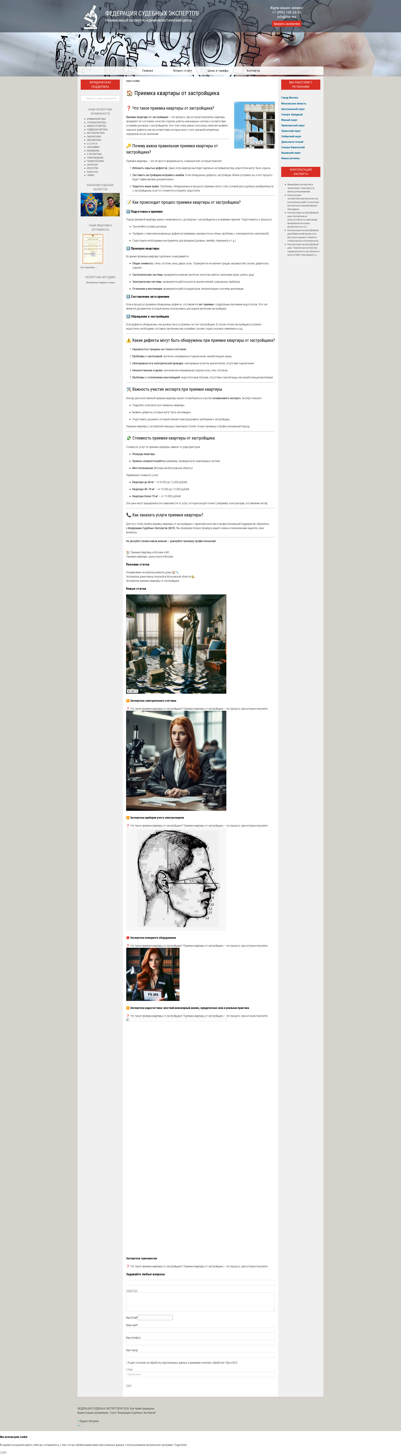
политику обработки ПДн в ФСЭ (219, 1362)
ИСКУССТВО (92, 168)
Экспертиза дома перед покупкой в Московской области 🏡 (160, 576)
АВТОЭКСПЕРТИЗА (96, 133)
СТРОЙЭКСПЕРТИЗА (96, 122)
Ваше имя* (132, 1325)
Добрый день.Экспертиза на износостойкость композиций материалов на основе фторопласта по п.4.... (302, 219)
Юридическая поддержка (100, 85)
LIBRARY (91, 175)
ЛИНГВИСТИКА (94, 140)
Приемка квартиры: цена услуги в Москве (149, 556)
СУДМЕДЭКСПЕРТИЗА (97, 129)
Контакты (253, 70)
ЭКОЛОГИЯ (92, 164)
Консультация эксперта (301, 172)
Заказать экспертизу (286, 24)
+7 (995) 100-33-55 (286, 12)
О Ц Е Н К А (92, 143)
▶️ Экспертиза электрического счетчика (151, 700)
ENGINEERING (93, 150)
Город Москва (289, 97)
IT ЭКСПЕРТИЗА (94, 154)
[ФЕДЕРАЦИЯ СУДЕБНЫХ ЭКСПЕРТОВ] (87, 28)
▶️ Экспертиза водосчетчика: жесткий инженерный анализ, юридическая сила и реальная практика (187, 1008)
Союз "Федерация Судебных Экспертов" (133, 1412)
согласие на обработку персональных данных (161, 1362)
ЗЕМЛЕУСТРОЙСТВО (96, 126)
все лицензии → (89, 267)
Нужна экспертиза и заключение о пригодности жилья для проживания (300, 188)
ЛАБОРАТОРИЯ (94, 136)
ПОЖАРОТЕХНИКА (95, 161)
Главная (147, 70)
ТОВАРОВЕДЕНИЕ (95, 157)
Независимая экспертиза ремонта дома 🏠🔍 (152, 572)
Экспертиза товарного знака (100, 282)
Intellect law (92, 171)
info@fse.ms (286, 17)
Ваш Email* (132, 1317)
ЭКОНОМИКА (93, 147)
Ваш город (132, 1350)
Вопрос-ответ (182, 70)
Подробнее (180, 1444)
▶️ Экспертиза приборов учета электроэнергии (155, 817)
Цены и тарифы (218, 70)
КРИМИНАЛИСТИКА (96, 119)
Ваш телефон (133, 1337)
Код (135, 1291)
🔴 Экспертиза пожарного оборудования (151, 937)
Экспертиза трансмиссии (141, 1258)
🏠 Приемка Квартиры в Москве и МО (147, 552)
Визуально (130, 1291)
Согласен (3, 1452)
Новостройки (133, 81)
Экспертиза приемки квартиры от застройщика (152, 580)
